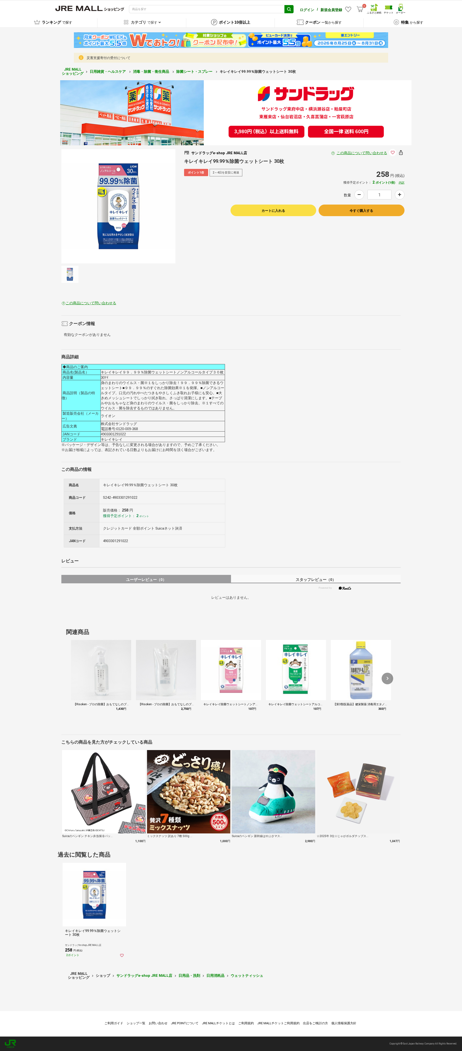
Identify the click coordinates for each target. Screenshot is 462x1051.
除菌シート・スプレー (194, 71)
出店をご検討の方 (315, 1023)
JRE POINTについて (185, 1023)
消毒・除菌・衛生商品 (151, 71)
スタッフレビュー (316, 579)
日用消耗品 (215, 975)
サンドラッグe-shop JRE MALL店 (144, 975)
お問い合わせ (158, 1023)
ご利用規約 (246, 1023)
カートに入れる (273, 211)
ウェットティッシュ (247, 975)
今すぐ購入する (361, 211)
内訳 (401, 182)
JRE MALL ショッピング (72, 71)
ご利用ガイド (113, 1023)
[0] (360, 9)
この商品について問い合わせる (362, 153)
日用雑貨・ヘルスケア (108, 71)
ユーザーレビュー (146, 579)
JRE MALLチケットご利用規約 (278, 1023)
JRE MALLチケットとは (218, 1023)
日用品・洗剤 (189, 975)
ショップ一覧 (136, 1023)
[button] (387, 678)
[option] (118, 206)
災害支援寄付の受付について (108, 58)
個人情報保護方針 (343, 1023)
